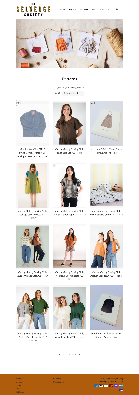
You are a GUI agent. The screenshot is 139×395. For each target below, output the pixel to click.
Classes (84, 10)
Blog (94, 10)
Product (19, 378)
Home (62, 10)
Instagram (59, 382)
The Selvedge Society (114, 378)
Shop (71, 10)
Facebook (59, 378)
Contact (104, 10)
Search (19, 388)
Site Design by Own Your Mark (110, 381)
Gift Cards (20, 392)
